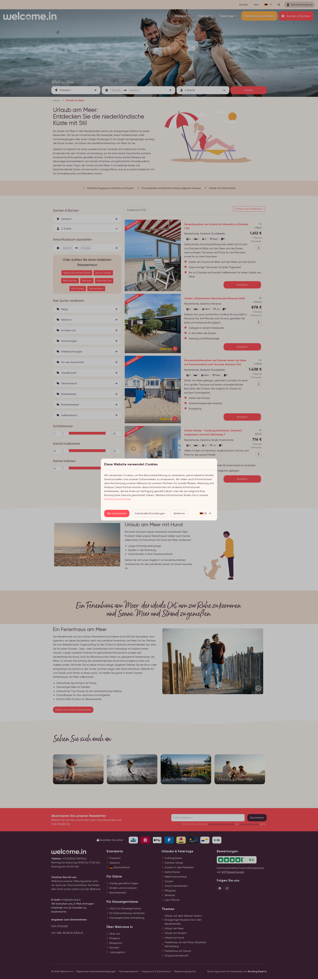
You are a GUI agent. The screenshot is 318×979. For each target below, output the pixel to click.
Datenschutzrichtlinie (117, 499)
